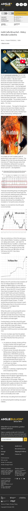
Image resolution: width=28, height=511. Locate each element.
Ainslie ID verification (6, 462)
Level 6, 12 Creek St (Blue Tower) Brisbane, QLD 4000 (20, 472)
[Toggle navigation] (3, 9)
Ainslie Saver (18, 446)
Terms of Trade (5, 504)
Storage (3, 451)
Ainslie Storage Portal (7, 464)
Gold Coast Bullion (6, 478)
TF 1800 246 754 (5, 474)
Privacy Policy (14, 504)
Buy (2, 446)
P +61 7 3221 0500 (20, 474)
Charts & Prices (21, 13)
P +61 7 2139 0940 (6, 486)
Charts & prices (5, 458)
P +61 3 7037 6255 (6, 473)
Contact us (18, 454)
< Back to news (5, 43)
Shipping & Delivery (20, 451)
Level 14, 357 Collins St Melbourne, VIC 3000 (7, 471)
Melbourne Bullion (6, 468)
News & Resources (20, 449)
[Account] (21, 4)
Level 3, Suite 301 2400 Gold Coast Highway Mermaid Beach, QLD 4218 (7, 483)
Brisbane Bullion (19, 468)
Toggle (4, 13)
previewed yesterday (11, 75)
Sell (2, 449)
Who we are (4, 460)
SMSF (2, 454)
